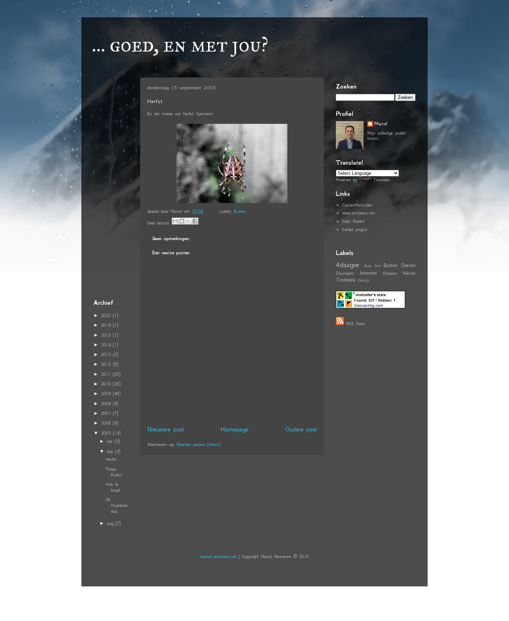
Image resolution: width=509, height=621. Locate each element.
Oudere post (301, 429)
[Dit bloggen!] (181, 221)
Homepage (235, 429)
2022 (107, 315)
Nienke (409, 273)
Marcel (380, 124)
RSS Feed (355, 323)
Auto (368, 265)
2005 (107, 433)
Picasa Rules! (114, 471)
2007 (107, 413)
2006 (107, 423)
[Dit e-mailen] (175, 221)
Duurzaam (345, 273)
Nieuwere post (165, 429)
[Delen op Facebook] (194, 221)
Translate (381, 179)
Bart (378, 266)
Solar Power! (353, 221)
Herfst (111, 459)
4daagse (347, 264)
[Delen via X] (188, 221)
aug (111, 523)
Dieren (408, 265)
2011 (107, 374)
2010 (107, 383)
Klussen (390, 273)
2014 (107, 344)
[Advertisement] (114, 186)
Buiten (240, 211)
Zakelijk (363, 280)
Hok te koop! (113, 487)
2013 (107, 354)
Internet (368, 273)
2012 (107, 364)
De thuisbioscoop (117, 505)
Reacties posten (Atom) (198, 444)
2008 (107, 403)
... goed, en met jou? (180, 44)
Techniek (345, 279)
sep (111, 451)
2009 (107, 393)
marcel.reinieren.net (218, 556)
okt (111, 441)
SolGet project (354, 229)
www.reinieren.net (358, 213)
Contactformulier (357, 205)
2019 (107, 325)
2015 (107, 335)
